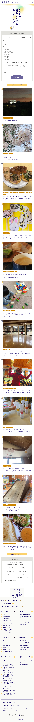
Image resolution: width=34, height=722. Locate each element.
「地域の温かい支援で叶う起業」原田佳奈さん (9, 687)
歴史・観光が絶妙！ (7, 645)
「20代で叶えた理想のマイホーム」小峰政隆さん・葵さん (9, 683)
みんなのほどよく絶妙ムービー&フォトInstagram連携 (15, 708)
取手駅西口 (11, 571)
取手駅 (11, 568)
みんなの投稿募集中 (6, 603)
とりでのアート (23, 611)
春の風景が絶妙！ (7, 647)
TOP (2, 600)
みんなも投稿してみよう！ (16, 85)
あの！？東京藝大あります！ (25, 617)
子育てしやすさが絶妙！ (8, 623)
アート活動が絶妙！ (24, 620)
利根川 (24, 574)
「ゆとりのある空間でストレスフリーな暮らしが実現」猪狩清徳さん (9, 675)
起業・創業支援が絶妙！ (8, 620)
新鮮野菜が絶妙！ (24, 645)
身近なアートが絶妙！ (25, 614)
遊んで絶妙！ (6, 642)
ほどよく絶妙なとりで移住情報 (26, 661)
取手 (23, 568)
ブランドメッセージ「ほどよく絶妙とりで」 (9, 630)
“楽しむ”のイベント (7, 649)
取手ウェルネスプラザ (24, 579)
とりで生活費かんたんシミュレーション (24, 657)
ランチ (11, 574)
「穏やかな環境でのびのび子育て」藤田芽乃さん (9, 671)
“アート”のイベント (24, 622)
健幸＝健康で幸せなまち (8, 625)
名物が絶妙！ (23, 640)
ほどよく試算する (24, 664)
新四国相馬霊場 (11, 580)
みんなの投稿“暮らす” (8, 632)
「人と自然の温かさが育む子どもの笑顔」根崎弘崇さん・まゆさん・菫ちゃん (9, 695)
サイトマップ (13, 710)
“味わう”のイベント (24, 647)
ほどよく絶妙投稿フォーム (9, 702)
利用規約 (5, 710)
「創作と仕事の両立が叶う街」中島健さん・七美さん (9, 665)
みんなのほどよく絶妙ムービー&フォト (11, 705)
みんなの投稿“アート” (25, 624)
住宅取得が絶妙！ (7, 618)
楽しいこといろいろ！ (8, 640)
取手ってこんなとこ (7, 614)
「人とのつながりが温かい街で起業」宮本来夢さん (9, 679)
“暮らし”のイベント (7, 627)
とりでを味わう (23, 637)
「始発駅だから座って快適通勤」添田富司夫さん (9, 691)
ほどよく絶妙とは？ (13, 600)
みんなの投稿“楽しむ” (8, 651)
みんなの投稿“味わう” (25, 649)
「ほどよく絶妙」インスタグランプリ (11, 606)
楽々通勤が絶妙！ (7, 616)
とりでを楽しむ (5, 637)
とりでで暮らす (5, 611)
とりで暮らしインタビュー (7, 657)
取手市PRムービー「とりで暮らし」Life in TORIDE (9, 661)
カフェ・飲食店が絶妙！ (25, 642)
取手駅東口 (24, 571)
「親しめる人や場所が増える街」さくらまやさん (9, 668)
